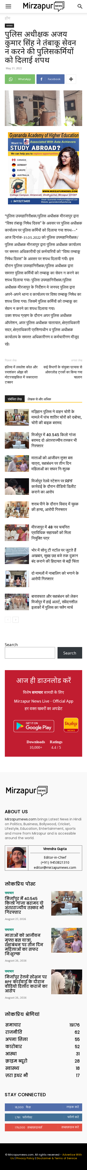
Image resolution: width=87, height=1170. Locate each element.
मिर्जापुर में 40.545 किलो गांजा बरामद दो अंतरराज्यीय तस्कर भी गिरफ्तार (54, 440)
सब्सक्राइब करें (70, 1127)
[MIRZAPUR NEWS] (43, 791)
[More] (71, 79)
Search (11, 644)
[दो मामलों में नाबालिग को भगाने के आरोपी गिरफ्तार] (17, 579)
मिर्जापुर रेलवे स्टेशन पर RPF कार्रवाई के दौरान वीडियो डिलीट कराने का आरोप (53, 486)
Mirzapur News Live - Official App (43, 701)
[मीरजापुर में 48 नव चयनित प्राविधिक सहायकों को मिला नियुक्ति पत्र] (17, 532)
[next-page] (16, 620)
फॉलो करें (73, 1117)
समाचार (9, 25)
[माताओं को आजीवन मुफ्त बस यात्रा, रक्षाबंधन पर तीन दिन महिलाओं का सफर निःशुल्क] (17, 463)
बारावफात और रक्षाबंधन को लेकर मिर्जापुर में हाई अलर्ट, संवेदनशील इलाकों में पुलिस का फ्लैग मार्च (54, 602)
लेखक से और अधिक (39, 399)
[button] (8, 6)
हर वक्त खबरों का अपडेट (43, 708)
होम (7, 18)
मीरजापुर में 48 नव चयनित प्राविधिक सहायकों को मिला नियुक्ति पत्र (51, 533)
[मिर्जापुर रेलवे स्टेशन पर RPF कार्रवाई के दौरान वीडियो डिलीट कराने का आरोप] (17, 486)
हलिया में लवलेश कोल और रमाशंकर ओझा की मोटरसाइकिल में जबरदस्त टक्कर (21, 374)
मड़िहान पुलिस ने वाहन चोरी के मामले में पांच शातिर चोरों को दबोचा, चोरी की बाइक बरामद (56, 417)
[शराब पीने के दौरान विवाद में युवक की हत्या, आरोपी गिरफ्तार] (17, 509)
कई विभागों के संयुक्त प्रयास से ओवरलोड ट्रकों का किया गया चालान (63, 372)
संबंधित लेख (15, 399)
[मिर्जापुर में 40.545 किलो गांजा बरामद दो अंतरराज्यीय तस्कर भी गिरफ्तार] (17, 440)
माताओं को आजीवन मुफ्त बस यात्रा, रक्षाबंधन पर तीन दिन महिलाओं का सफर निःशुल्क (51, 463)
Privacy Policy (25, 1158)
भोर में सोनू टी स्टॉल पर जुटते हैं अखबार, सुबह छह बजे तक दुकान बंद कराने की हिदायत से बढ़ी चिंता (55, 556)
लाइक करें (72, 1107)
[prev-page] (8, 620)
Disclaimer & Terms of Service (56, 1158)
